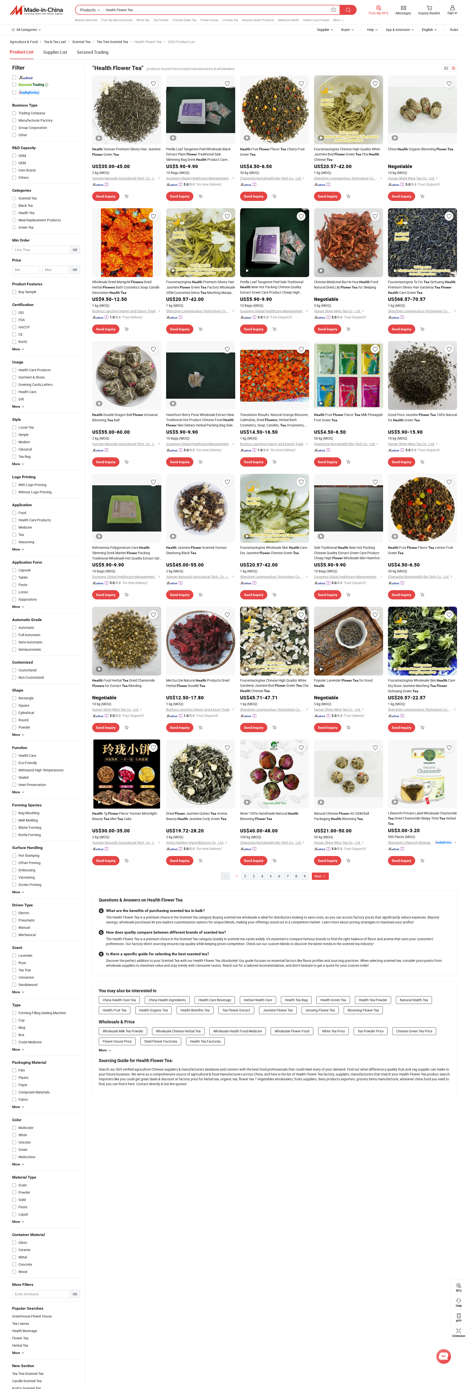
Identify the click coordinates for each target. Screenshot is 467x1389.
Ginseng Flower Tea (320, 1010)
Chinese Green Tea (184, 20)
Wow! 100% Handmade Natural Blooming (269, 816)
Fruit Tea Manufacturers (117, 20)
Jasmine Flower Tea (278, 1010)
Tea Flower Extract (236, 1010)
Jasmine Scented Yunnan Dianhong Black (196, 550)
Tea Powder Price (371, 1031)
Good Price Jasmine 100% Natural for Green (422, 417)
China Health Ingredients (167, 1000)
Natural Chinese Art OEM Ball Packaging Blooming (341, 816)
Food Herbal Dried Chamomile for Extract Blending (123, 683)
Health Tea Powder (373, 1000)
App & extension (398, 29)
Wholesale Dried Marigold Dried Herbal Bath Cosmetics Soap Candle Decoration (125, 287)
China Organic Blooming (420, 149)
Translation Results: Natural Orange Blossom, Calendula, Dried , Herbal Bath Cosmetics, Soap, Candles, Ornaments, (274, 420)
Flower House (209, 20)
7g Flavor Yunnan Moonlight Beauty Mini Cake (124, 816)
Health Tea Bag (296, 1000)
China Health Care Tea (119, 1000)
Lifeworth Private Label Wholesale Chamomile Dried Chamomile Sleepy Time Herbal (422, 818)
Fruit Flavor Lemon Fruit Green (420, 550)
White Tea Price (333, 1031)
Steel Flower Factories (160, 1041)
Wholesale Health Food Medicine (237, 1031)
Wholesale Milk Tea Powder (123, 1031)
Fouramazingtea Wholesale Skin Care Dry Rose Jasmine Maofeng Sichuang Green (421, 685)
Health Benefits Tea (195, 1010)
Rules (454, 29)
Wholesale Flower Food (292, 1031)
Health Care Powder (316, 20)
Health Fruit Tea (114, 1010)
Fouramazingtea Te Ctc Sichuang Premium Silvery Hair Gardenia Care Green (422, 287)
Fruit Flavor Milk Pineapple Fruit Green (348, 417)
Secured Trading (92, 52)
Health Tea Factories (205, 1041)
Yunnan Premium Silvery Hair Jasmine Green (126, 152)
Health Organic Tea (153, 1010)
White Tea (142, 20)
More (103, 1050)
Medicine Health (288, 20)
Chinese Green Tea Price (414, 1031)
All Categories (26, 29)
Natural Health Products (258, 20)
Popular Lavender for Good (343, 683)
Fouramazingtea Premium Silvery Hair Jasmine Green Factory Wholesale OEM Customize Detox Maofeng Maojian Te (200, 287)
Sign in (452, 12)
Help (370, 29)
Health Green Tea (333, 1000)
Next (318, 876)
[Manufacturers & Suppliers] (36, 10)
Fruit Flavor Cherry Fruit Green (272, 152)
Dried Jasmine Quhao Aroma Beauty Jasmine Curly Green (196, 816)
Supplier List (55, 52)
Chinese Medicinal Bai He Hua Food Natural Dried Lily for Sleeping (346, 284)
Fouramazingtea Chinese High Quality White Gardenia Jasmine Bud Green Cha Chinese (274, 685)
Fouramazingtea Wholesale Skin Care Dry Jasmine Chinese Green (273, 550)
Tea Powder (161, 20)
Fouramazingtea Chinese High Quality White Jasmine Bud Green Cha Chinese (347, 154)
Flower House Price (117, 1041)
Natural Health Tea (414, 1000)
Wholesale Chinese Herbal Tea (178, 1031)
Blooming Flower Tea (363, 1010)
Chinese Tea (230, 20)
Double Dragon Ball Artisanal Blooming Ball (125, 417)
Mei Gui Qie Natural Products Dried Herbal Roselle (197, 683)
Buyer (345, 29)
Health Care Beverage (214, 1000)
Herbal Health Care (258, 1000)
